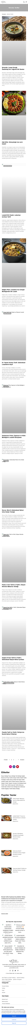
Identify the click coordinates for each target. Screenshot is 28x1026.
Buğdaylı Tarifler (8, 788)
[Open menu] (26, 2)
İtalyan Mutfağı (4, 776)
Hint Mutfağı (20, 783)
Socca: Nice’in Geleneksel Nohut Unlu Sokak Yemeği (13, 511)
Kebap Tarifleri (16, 778)
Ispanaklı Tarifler (15, 785)
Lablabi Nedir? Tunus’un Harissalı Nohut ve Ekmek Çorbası (19, 817)
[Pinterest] (17, 766)
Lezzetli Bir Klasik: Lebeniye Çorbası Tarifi (11, 216)
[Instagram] (10, 766)
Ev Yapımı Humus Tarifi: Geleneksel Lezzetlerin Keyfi (13, 363)
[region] (14, 1015)
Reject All (14, 1023)
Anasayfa (4, 14)
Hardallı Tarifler (4, 781)
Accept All (14, 1016)
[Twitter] (15, 970)
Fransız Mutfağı (11, 776)
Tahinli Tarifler (12, 781)
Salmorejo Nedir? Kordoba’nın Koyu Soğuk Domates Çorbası (19, 852)
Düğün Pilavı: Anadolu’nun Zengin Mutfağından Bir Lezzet (13, 290)
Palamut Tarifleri (19, 781)
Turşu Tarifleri (8, 785)
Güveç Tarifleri (13, 779)
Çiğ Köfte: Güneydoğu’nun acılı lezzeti (12, 143)
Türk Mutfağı (18, 776)
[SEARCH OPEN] (24, 2)
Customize (14, 1019)
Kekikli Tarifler (23, 778)
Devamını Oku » (5, 88)
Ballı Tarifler (7, 787)
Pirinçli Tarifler (9, 778)
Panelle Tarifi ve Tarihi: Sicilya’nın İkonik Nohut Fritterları (13, 733)
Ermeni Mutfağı (13, 787)
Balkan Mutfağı (16, 788)
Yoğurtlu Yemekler (13, 783)
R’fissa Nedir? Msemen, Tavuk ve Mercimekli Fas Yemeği (19, 800)
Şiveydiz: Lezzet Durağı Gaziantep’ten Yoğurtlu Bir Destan (13, 68)
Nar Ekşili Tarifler (21, 779)
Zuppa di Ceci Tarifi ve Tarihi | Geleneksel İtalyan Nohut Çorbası (13, 658)
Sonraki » (22, 759)
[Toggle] (4, 913)
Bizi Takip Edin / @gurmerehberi (14, 921)
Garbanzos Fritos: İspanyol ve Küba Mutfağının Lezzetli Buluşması (13, 436)
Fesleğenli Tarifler (5, 779)
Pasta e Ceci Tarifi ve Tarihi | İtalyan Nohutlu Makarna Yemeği (13, 585)
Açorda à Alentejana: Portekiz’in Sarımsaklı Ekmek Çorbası (18, 835)
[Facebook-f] (14, 766)
